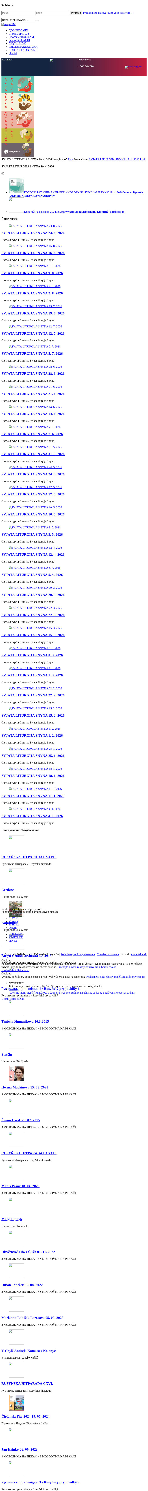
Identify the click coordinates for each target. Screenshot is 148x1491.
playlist (13, 53)
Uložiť (5, 1258)
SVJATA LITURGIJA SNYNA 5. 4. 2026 (32, 835)
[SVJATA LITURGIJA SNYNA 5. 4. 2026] (74, 827)
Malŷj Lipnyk (11, 1479)
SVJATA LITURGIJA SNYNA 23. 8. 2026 (33, 493)
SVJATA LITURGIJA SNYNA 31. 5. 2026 (33, 714)
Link (142, 419)
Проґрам (21, 36)
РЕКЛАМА (23, 46)
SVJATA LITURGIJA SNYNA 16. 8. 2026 (33, 513)
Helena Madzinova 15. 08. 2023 (24, 1347)
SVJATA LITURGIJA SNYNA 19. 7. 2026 (33, 573)
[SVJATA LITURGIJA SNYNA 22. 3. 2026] (74, 868)
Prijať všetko (22, 1230)
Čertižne (7, 1150)
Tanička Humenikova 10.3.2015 (25, 1281)
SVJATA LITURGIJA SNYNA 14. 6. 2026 (33, 674)
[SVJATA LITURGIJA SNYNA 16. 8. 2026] (74, 506)
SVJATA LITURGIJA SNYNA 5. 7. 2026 (32, 613)
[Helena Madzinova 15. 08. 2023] (74, 1334)
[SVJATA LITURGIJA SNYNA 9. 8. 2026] (74, 526)
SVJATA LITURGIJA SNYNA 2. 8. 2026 (32, 553)
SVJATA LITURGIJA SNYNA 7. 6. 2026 (32, 694)
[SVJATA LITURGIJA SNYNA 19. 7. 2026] (74, 566)
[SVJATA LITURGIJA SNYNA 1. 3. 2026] (74, 928)
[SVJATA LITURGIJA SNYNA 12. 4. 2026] (74, 807)
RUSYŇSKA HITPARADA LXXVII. (28, 1117)
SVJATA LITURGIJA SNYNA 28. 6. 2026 (33, 633)
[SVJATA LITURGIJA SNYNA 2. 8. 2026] (74, 546)
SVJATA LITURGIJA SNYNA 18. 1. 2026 (33, 1036)
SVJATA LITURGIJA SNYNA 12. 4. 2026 (33, 814)
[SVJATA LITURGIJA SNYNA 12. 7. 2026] (74, 586)
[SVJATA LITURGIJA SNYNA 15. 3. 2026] (74, 888)
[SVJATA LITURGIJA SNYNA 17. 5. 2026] (74, 747)
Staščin (6, 1314)
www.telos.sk (139, 1214)
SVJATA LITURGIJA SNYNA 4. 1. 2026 (32, 1076)
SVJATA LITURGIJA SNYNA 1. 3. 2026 (32, 935)
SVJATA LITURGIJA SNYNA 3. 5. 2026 (32, 794)
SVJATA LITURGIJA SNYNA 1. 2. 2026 (32, 995)
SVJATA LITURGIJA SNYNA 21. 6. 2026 (33, 654)
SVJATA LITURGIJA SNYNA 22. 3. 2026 (33, 875)
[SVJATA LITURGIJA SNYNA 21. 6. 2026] (74, 646)
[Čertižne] (74, 1137)
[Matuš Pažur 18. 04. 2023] (74, 1433)
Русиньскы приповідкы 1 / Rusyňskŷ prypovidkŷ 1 (40, 1248)
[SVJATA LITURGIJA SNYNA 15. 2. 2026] (74, 968)
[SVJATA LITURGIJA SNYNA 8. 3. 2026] (74, 908)
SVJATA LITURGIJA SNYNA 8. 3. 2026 (32, 915)
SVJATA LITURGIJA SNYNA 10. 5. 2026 (33, 774)
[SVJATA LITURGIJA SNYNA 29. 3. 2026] (74, 847)
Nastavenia (8, 1230)
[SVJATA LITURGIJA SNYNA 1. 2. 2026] (74, 988)
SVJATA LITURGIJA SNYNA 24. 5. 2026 (33, 734)
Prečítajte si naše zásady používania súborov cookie (87, 1226)
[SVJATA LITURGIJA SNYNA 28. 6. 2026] (74, 626)
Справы (19, 33)
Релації (19, 40)
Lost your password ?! (120, 12)
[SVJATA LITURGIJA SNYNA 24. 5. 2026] (74, 727)
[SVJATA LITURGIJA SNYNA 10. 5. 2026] (74, 767)
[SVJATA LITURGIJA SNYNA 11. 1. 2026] (74, 1049)
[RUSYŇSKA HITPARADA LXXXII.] (74, 1400)
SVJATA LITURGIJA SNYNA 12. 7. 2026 (33, 593)
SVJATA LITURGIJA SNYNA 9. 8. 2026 (32, 533)
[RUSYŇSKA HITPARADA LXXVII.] (74, 1104)
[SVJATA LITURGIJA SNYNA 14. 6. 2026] (74, 667)
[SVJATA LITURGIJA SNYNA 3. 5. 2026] (74, 787)
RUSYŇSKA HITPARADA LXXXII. (28, 1413)
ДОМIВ (18, 30)
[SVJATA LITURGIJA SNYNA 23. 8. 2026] (74, 486)
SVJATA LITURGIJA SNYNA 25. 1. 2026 (33, 1016)
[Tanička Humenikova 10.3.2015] (74, 1268)
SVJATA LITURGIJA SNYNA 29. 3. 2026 (33, 855)
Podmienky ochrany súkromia (78, 1214)
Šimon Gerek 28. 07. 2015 (20, 1380)
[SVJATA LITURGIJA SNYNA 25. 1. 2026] (74, 1008)
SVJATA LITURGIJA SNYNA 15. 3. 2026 (33, 895)
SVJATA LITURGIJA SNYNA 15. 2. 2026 (33, 975)
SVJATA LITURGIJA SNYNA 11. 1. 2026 (32, 1056)
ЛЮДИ (17, 43)
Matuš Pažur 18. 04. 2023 (20, 1446)
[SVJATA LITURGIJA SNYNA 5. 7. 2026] (74, 606)
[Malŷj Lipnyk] (74, 1466)
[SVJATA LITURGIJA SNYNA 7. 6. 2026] (74, 687)
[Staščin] (74, 1301)
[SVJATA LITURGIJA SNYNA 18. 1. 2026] (74, 1028)
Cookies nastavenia (108, 1214)
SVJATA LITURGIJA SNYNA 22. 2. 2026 (33, 955)
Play (70, 419)
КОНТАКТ (23, 49)
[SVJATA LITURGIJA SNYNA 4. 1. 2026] (74, 1069)
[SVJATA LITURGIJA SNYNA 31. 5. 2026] (74, 707)
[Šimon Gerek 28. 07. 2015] (74, 1367)
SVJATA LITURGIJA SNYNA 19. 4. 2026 (114, 419)
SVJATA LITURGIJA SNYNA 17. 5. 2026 (33, 754)
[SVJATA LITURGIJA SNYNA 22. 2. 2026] (74, 948)
